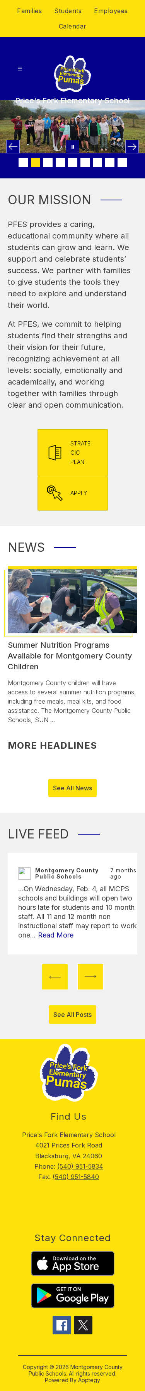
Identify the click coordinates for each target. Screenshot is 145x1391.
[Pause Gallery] (72, 146)
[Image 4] (60, 162)
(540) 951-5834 (80, 1166)
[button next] (90, 977)
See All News (72, 788)
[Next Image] (132, 146)
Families (29, 11)
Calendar (73, 26)
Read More (55, 935)
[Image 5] (72, 162)
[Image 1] (23, 162)
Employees (111, 11)
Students (68, 11)
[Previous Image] (13, 146)
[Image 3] (48, 162)
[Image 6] (85, 162)
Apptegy (89, 1380)
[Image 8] (109, 162)
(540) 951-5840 (76, 1177)
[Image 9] (122, 162)
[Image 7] (97, 162)
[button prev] (55, 977)
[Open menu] (19, 68)
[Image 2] (35, 162)
